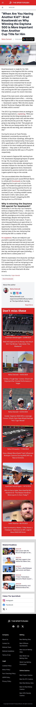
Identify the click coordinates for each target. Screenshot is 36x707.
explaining (21, 114)
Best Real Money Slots (27, 683)
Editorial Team (6, 647)
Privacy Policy (6, 681)
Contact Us (5, 643)
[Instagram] (17, 293)
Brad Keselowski (8, 279)
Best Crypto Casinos (26, 675)
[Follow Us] (28, 39)
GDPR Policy (6, 677)
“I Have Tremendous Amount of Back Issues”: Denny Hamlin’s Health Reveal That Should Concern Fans (24, 578)
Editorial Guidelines (8, 651)
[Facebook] (20, 293)
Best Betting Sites (25, 639)
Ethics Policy (6, 669)
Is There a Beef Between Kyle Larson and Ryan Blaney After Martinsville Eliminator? (24, 569)
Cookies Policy (6, 665)
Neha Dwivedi (7, 39)
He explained (6, 238)
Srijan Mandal (15, 275)
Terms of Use (6, 655)
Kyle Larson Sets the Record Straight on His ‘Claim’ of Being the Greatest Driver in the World (23, 552)
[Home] (19, 3)
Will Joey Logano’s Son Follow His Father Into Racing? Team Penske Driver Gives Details (23, 560)
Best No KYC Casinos (26, 679)
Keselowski (16, 181)
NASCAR (11, 7)
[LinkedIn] (14, 293)
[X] (11, 293)
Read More (29, 305)
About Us (5, 639)
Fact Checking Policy (9, 673)
